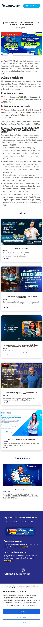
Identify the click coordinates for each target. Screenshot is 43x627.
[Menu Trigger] (23, 13)
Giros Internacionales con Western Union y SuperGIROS (21, 393)
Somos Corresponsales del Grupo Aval (21, 439)
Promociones (6, 492)
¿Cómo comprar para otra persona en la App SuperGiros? (21, 297)
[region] (21, 607)
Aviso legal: (8, 586)
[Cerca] (41, 590)
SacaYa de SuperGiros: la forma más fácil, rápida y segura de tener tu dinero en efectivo (21, 346)
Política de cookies (28, 605)
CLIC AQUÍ (24, 547)
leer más (6, 258)
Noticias (5, 250)
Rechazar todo (21, 623)
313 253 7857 (29, 522)
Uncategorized (21, 28)
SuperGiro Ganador (22, 490)
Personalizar (21, 617)
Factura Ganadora (21, 249)
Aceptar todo (21, 611)
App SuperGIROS (31, 6)
